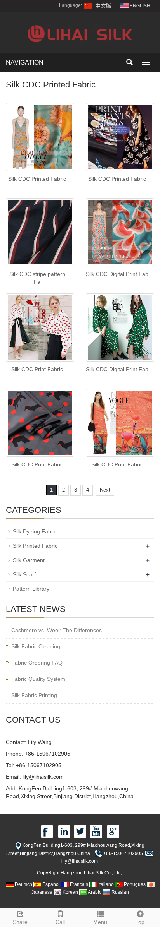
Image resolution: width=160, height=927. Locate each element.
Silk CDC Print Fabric (37, 369)
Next (105, 490)
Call (60, 922)
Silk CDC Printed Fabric (37, 179)
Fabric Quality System (38, 679)
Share (20, 922)
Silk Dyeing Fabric (35, 531)
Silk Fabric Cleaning (35, 646)
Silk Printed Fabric (35, 546)
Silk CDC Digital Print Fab (117, 274)
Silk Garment (29, 560)
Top (140, 922)
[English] (135, 5)
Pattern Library (31, 589)
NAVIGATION (24, 62)
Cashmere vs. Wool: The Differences (56, 630)
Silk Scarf (24, 574)
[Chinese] (98, 5)
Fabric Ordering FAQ (37, 663)
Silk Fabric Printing (34, 695)
